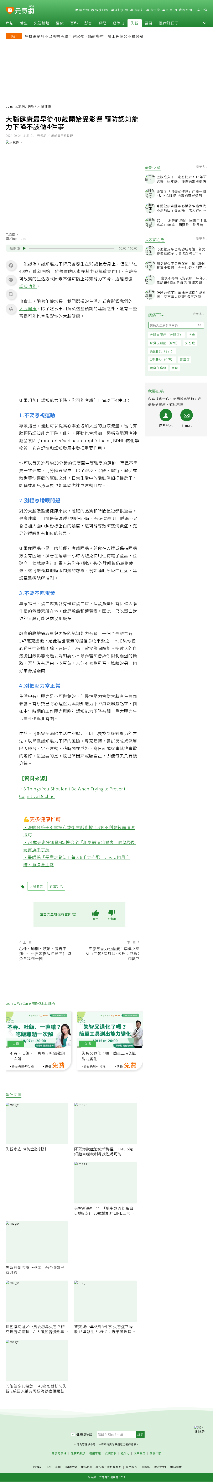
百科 (74, 22)
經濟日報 (101, 10)
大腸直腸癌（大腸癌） (166, 334)
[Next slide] (137, 1031)
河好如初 (121, 10)
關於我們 (160, 1467)
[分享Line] (11, 280)
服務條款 (87, 1467)
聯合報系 (131, 1467)
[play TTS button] (24, 248)
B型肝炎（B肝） (162, 351)
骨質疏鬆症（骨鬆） (165, 343)
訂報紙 (145, 1467)
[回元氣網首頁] (24, 10)
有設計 (138, 10)
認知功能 (28, 286)
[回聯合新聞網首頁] (10, 11)
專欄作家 (155, 1453)
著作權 (99, 1467)
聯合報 (83, 10)
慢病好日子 (169, 22)
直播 (15, 1043)
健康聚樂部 (78, 1453)
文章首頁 (139, 1453)
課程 (102, 22)
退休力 (118, 22)
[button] (204, 23)
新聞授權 (71, 1467)
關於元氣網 (59, 1453)
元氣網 (20, 106)
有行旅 (154, 10)
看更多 (201, 166)
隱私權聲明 (114, 1467)
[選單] (205, 10)
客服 (58, 1467)
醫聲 (149, 22)
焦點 (10, 22)
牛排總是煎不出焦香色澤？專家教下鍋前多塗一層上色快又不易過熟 (84, 36)
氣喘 (175, 368)
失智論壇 (42, 22)
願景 (169, 10)
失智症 (190, 343)
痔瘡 (191, 334)
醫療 (60, 22)
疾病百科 (111, 1453)
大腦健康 (28, 308)
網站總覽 (176, 1467)
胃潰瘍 (185, 359)
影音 (88, 22)
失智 (135, 22)
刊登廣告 (37, 1467)
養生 (24, 22)
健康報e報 (84, 1434)
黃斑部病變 (158, 368)
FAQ (50, 1467)
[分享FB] (11, 265)
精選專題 (95, 1453)
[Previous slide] (11, 1031)
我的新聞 (185, 10)
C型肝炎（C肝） (162, 359)
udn (9, 106)
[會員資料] (198, 10)
